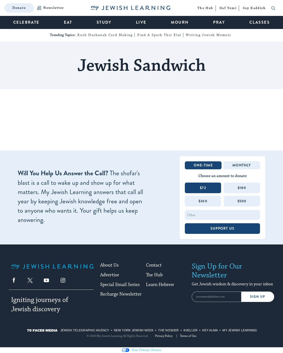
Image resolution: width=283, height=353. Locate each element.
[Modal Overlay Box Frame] (141, 177)
